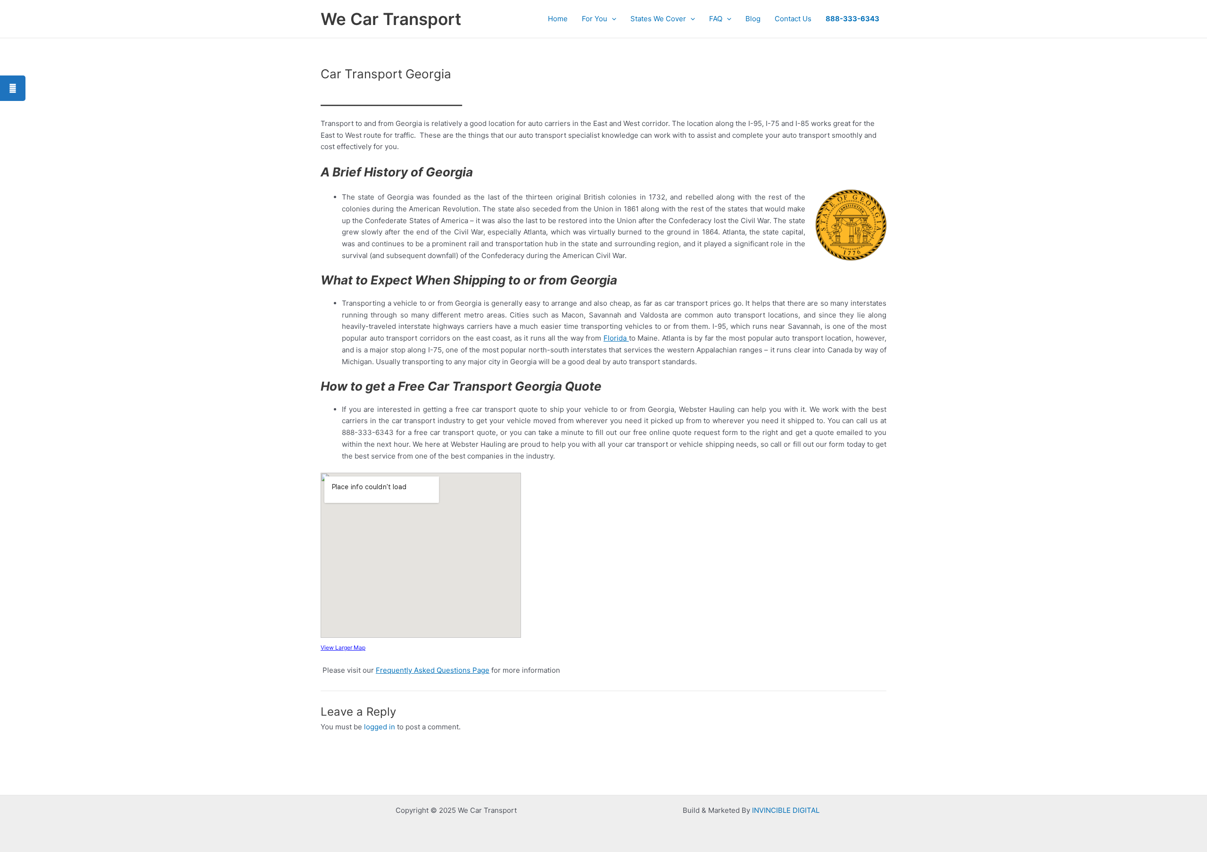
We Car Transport (391, 19)
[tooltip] (12, 88)
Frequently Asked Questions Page (432, 670)
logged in (379, 726)
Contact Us (793, 18)
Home (558, 18)
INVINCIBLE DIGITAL (785, 810)
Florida (616, 338)
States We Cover (658, 18)
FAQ (715, 18)
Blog (753, 18)
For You (594, 18)
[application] (611, 19)
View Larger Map (343, 647)
